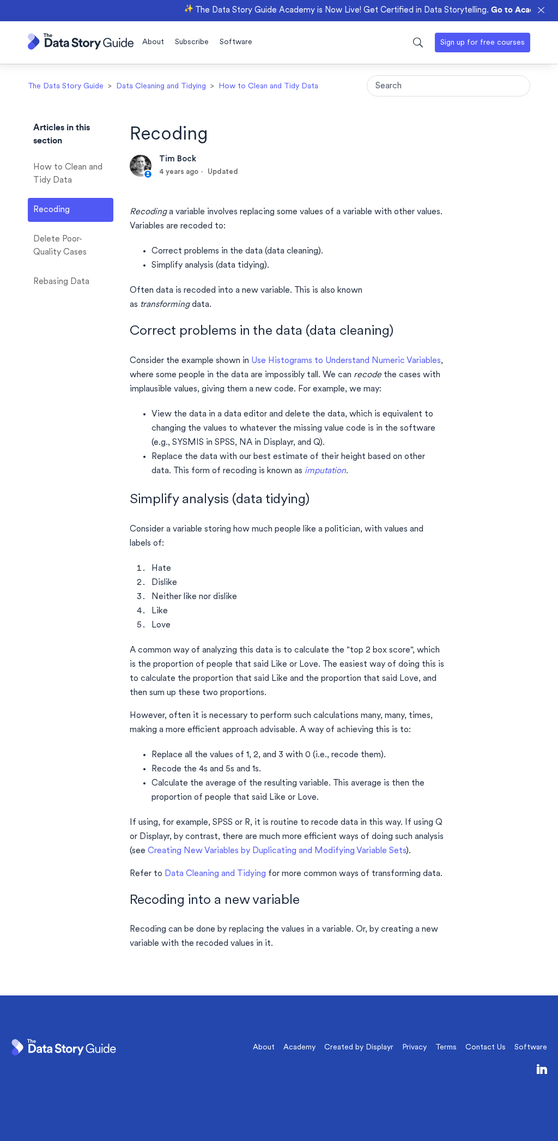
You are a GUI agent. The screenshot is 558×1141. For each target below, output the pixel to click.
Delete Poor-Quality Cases (60, 246)
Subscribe (192, 42)
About (153, 42)
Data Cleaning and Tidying (161, 86)
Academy (299, 1047)
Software (236, 42)
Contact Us (485, 1047)
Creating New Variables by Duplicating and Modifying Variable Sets (277, 851)
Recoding (51, 210)
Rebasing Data (61, 281)
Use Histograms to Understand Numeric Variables (346, 361)
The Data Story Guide (66, 86)
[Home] (81, 47)
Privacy (414, 1047)
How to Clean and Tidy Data (268, 86)
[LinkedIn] (542, 1071)
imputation (325, 471)
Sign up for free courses (482, 43)
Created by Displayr (358, 1047)
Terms (446, 1047)
